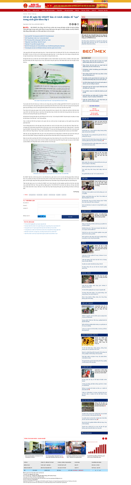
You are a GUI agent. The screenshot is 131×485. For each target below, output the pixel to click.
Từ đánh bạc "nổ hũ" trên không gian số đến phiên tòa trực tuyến (95, 70)
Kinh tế (77, 10)
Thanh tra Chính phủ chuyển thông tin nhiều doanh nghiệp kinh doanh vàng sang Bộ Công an (101, 340)
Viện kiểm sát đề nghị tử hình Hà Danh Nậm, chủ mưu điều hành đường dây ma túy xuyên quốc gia (95, 78)
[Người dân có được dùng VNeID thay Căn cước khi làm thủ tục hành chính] (88, 373)
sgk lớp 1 (45, 194)
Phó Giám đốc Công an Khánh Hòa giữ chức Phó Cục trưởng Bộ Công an (94, 135)
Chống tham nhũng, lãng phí (90, 335)
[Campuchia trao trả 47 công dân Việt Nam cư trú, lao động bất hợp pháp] (88, 309)
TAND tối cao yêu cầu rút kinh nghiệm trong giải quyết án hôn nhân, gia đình (94, 233)
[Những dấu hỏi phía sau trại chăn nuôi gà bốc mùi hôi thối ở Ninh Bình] (88, 407)
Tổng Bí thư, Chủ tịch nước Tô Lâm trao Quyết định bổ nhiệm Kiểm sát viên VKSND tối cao (95, 61)
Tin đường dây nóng (96, 462)
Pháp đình (59, 10)
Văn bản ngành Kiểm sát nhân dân (94, 114)
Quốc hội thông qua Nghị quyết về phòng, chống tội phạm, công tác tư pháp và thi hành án (95, 96)
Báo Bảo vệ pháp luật (86, 433)
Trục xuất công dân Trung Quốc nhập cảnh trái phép (94, 170)
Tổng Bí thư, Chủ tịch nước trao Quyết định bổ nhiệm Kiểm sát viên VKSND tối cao (95, 66)
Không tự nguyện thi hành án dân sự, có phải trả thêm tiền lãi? (94, 389)
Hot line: (75, 470)
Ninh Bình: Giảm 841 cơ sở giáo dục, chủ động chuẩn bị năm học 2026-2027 (41, 231)
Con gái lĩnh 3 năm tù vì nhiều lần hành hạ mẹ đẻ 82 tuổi (95, 91)
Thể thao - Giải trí (96, 467)
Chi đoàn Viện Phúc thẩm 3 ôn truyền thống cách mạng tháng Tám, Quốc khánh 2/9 (42, 225)
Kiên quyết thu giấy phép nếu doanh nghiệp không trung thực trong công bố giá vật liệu (94, 237)
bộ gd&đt (58, 194)
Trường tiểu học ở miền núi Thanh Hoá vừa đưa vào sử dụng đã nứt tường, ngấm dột (42, 229)
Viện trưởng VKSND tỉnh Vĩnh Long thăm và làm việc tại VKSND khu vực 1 (95, 74)
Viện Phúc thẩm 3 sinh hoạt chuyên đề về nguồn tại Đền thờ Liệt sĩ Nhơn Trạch (41, 233)
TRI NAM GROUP (27, 484)
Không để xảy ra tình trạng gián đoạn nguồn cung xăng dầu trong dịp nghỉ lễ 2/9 (101, 248)
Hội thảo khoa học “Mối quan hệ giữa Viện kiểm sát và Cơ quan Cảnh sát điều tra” (94, 228)
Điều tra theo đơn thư (88, 400)
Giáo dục (34, 14)
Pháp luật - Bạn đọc (103, 10)
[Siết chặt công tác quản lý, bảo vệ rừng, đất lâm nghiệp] (88, 279)
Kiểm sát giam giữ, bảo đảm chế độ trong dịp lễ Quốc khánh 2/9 (101, 123)
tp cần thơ (64, 194)
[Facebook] (73, 24)
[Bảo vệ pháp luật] (33, 6)
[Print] (70, 24)
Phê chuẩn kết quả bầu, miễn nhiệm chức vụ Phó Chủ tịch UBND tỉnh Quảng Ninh (94, 144)
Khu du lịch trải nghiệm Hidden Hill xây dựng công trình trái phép (94, 423)
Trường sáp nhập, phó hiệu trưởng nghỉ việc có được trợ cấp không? (94, 384)
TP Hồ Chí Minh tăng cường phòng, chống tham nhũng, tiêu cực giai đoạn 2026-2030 (94, 348)
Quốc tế (94, 10)
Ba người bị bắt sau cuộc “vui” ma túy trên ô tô (93, 173)
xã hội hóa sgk (52, 194)
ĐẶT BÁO (59, 470)
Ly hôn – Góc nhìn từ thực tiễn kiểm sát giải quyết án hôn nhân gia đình (101, 215)
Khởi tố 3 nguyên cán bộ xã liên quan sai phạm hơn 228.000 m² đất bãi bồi (94, 316)
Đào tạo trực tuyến (57, 484)
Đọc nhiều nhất (86, 58)
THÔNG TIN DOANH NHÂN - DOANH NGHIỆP (35, 438)
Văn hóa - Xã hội (85, 10)
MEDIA (83, 17)
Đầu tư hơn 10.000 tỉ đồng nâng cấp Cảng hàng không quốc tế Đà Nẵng (94, 297)
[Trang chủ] (24, 470)
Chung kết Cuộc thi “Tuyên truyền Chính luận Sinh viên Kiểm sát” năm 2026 (40, 227)
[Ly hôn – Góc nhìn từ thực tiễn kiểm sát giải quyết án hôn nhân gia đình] (88, 217)
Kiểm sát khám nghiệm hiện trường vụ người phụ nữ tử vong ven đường (94, 325)
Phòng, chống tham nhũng (64, 462)
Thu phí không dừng (47, 484)
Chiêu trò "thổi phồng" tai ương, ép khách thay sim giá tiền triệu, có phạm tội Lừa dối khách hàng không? (94, 394)
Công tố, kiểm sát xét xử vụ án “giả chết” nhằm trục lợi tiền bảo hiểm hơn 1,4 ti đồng (101, 183)
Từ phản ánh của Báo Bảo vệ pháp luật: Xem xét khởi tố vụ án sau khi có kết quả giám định (94, 414)
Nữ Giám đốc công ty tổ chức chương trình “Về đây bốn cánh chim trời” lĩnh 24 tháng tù (94, 201)
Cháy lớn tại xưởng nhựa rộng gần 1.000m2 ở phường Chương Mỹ (94, 286)
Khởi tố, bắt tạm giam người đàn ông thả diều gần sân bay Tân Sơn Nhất (101, 154)
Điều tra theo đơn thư (46, 467)
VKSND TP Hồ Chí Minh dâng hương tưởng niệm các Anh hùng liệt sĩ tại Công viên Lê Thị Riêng (94, 140)
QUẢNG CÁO (47, 470)
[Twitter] (78, 24)
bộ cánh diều (39, 194)
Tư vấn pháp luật (62, 465)
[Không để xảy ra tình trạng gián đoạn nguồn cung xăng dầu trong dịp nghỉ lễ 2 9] (88, 249)
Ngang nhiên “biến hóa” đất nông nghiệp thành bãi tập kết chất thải (94, 321)
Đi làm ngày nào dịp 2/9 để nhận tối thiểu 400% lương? (94, 380)
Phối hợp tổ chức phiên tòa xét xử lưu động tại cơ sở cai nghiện (94, 192)
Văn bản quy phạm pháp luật (94, 109)
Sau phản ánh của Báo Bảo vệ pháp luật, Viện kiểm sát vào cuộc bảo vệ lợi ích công (94, 418)
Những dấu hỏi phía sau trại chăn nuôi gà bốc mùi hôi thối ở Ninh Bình (101, 404)
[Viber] (75, 24)
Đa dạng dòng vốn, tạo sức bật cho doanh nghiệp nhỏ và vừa (94, 267)
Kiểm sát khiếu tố (28, 467)
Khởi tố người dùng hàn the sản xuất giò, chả (92, 166)
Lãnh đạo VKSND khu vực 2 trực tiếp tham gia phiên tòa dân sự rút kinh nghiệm (95, 100)
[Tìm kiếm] (92, 1)
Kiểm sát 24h (36, 10)
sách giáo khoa (32, 194)
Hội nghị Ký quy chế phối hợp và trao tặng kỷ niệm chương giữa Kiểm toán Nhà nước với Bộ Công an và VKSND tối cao (94, 36)
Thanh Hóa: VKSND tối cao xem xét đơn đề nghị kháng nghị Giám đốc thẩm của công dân (94, 427)
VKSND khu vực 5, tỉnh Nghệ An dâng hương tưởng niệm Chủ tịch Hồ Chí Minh (94, 131)
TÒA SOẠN (35, 470)
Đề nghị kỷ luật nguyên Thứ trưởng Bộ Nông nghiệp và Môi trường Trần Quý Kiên (94, 361)
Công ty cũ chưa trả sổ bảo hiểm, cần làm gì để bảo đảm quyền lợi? (94, 329)
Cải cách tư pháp (69, 10)
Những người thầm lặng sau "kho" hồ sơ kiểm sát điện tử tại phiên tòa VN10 (94, 197)
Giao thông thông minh (37, 484)
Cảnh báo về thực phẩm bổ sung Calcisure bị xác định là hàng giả (94, 256)
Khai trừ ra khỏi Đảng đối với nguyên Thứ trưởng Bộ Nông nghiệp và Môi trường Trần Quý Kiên (94, 353)
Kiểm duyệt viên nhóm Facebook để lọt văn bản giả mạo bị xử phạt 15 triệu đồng (94, 163)
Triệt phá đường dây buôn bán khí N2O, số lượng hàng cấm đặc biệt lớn (94, 260)
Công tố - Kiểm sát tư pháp (48, 10)
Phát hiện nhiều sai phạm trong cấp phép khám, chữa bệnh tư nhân (94, 357)
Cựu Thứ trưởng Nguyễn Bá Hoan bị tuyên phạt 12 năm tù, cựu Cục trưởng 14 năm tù (95, 83)
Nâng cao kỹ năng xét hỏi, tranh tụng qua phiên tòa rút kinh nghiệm (94, 224)
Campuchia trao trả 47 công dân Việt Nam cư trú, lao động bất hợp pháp (101, 308)
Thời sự (28, 10)
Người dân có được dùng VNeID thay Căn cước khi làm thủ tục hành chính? (101, 371)
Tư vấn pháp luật (86, 367)
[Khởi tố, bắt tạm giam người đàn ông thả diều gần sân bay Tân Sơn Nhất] (88, 156)
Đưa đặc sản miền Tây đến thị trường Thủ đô (92, 264)
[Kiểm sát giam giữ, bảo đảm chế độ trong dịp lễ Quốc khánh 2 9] (88, 124)
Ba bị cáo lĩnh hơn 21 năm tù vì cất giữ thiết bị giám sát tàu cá (94, 205)
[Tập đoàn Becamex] (94, 51)
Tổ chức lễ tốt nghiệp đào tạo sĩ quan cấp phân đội (35, 224)
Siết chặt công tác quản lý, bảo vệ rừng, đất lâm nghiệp (101, 277)
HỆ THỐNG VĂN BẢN (94, 106)
